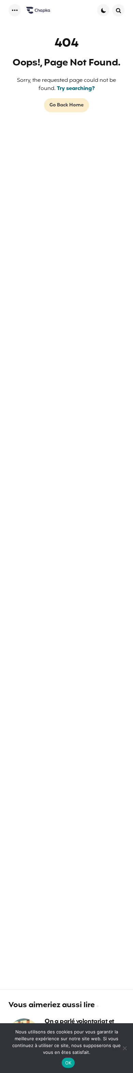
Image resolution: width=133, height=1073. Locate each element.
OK (68, 1062)
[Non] (124, 1048)
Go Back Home (66, 105)
